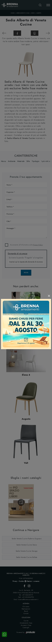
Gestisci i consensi (33, 581)
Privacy (15, 581)
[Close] (49, 296)
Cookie (21, 581)
